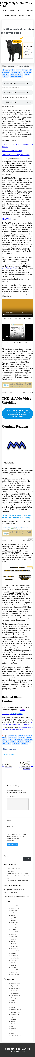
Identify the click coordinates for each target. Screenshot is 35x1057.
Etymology (27, 72)
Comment (11, 796)
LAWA (11, 739)
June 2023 (13, 939)
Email (10, 820)
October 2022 (14, 955)
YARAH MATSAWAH (16, 76)
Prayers (12, 1017)
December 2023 (15, 927)
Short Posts (14, 1024)
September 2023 (15, 934)
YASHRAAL (16, 743)
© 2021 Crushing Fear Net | (17, 1049)
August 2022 (14, 960)
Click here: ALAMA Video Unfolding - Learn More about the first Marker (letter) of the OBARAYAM (17, 413)
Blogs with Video (22, 70)
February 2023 (14, 946)
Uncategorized (14, 1031)
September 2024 (15, 908)
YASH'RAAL (6, 743)
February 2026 (14, 906)
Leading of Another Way (13, 868)
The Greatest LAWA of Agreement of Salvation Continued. (17, 728)
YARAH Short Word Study (12, 151)
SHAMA (27, 74)
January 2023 (14, 948)
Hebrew (29, 737)
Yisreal (24, 743)
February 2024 (14, 922)
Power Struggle (11, 871)
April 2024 (13, 918)
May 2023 (13, 941)
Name (9, 814)
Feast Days (13, 1002)
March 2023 (14, 944)
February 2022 (14, 970)
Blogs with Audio (8, 70)
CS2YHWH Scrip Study (17, 995)
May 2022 (13, 965)
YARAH (5, 76)
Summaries (13, 1028)
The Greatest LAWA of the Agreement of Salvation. (17, 723)
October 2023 (14, 932)
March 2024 (14, 920)
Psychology (14, 1019)
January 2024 (14, 925)
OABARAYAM (15, 1014)
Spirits (20, 741)
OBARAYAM (7, 219)
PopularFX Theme (17, 1051)
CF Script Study (16, 72)
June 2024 (13, 913)
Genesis (13, 1007)
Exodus (5, 74)
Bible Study (12, 736)
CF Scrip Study (15, 990)
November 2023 (15, 929)
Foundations (14, 1005)
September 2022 (15, 958)
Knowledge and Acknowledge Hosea (19, 896)
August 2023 (14, 936)
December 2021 (15, 974)
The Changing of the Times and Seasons (17, 880)
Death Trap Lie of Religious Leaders (15, 155)
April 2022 (13, 967)
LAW (4, 739)
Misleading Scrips (15, 1012)
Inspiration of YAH (16, 74)
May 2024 (13, 915)
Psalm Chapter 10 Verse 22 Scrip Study (17, 873)
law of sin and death (9, 268)
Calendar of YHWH (16, 988)
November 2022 (15, 953)
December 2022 (15, 951)
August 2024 (14, 910)
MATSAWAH (18, 739)
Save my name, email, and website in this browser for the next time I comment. (16, 837)
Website (10, 826)
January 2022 (14, 972)
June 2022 (13, 962)
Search (6, 856)
